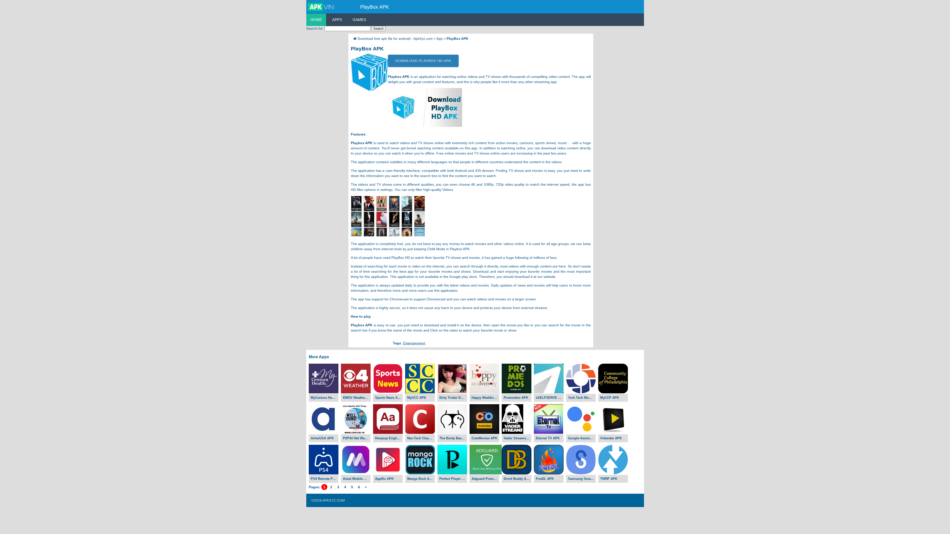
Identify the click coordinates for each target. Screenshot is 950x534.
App (439, 39)
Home (316, 20)
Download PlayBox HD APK (423, 61)
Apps (337, 20)
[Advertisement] (326, 108)
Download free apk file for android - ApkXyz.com (395, 39)
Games (359, 20)
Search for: (315, 28)
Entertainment (414, 343)
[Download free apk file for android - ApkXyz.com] (321, 7)
